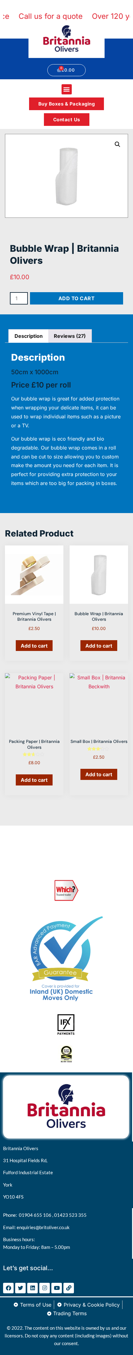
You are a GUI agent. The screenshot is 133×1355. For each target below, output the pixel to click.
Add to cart (76, 298)
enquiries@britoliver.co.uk (43, 1227)
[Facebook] (8, 1288)
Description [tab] (29, 336)
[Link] (68, 1288)
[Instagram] (44, 1288)
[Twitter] (20, 1288)
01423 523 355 (70, 1215)
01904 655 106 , (36, 1215)
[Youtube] (56, 1288)
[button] (67, 89)
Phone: (11, 1215)
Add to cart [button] (34, 646)
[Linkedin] (32, 1288)
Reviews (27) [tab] (70, 336)
